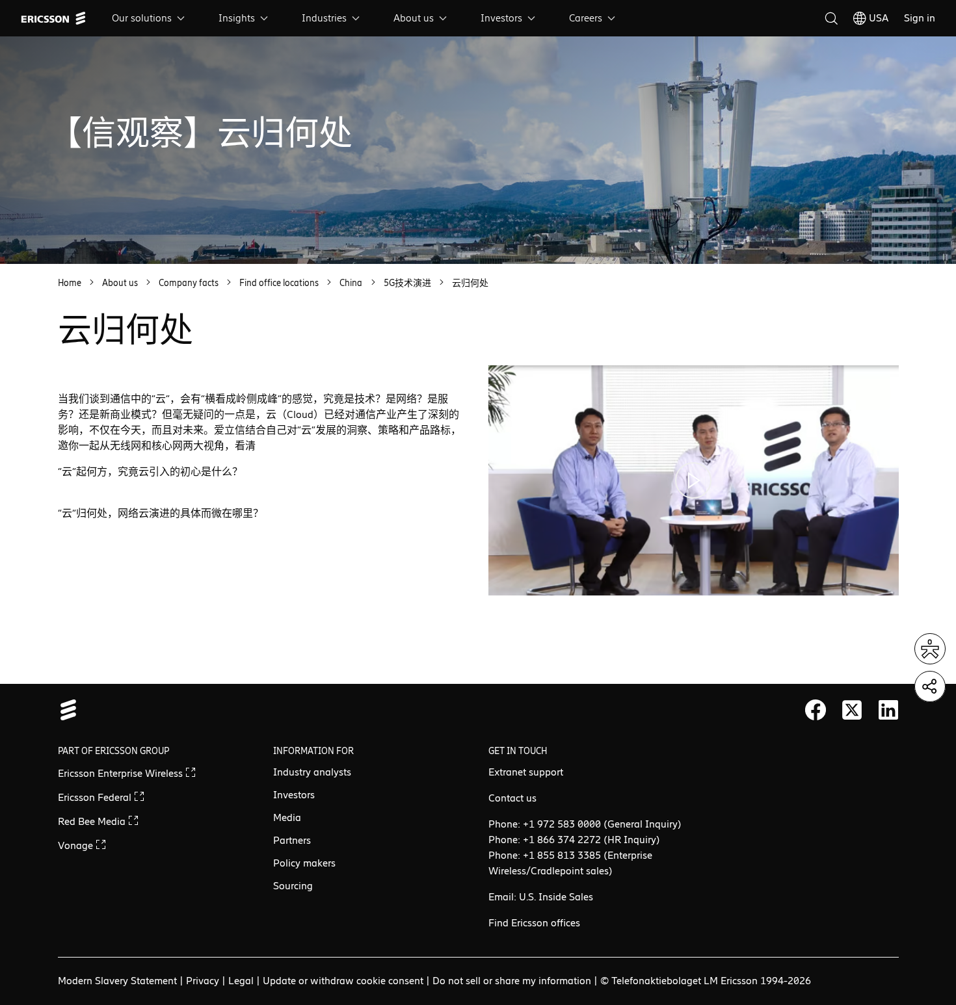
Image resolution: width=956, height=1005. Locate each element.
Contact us (512, 798)
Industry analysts (312, 772)
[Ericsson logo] (53, 18)
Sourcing (293, 886)
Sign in (919, 18)
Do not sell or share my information (511, 980)
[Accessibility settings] (930, 648)
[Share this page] (930, 686)
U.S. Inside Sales (556, 897)
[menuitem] (149, 18)
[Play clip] (693, 480)
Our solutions (142, 18)
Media (287, 817)
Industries (324, 18)
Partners (292, 840)
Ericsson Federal (96, 797)
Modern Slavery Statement (117, 980)
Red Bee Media (93, 821)
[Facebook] (815, 709)
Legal (241, 980)
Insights (237, 18)
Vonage (77, 845)
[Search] (831, 18)
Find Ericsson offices (534, 923)
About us (413, 18)
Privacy (202, 980)
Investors (501, 18)
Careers (585, 18)
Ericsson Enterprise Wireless (121, 773)
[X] (852, 709)
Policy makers (304, 863)
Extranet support (525, 772)
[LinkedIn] (888, 709)
